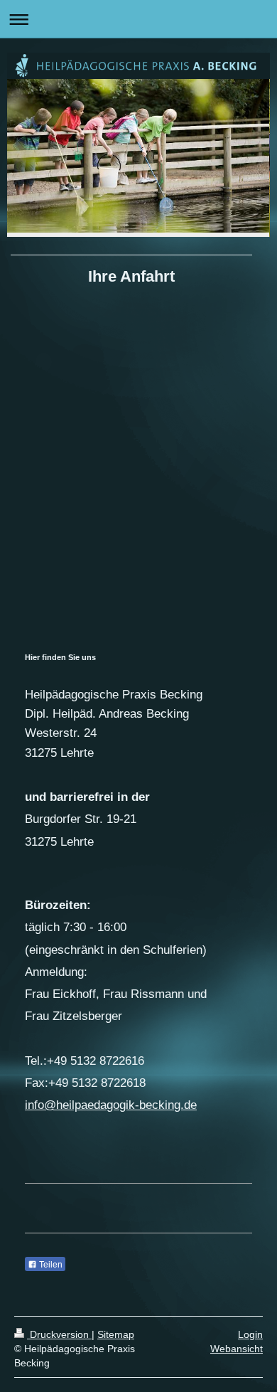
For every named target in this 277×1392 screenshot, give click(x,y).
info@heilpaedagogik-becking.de (111, 1105)
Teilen (50, 1265)
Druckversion (59, 1334)
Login (250, 1334)
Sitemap (115, 1334)
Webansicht (236, 1348)
